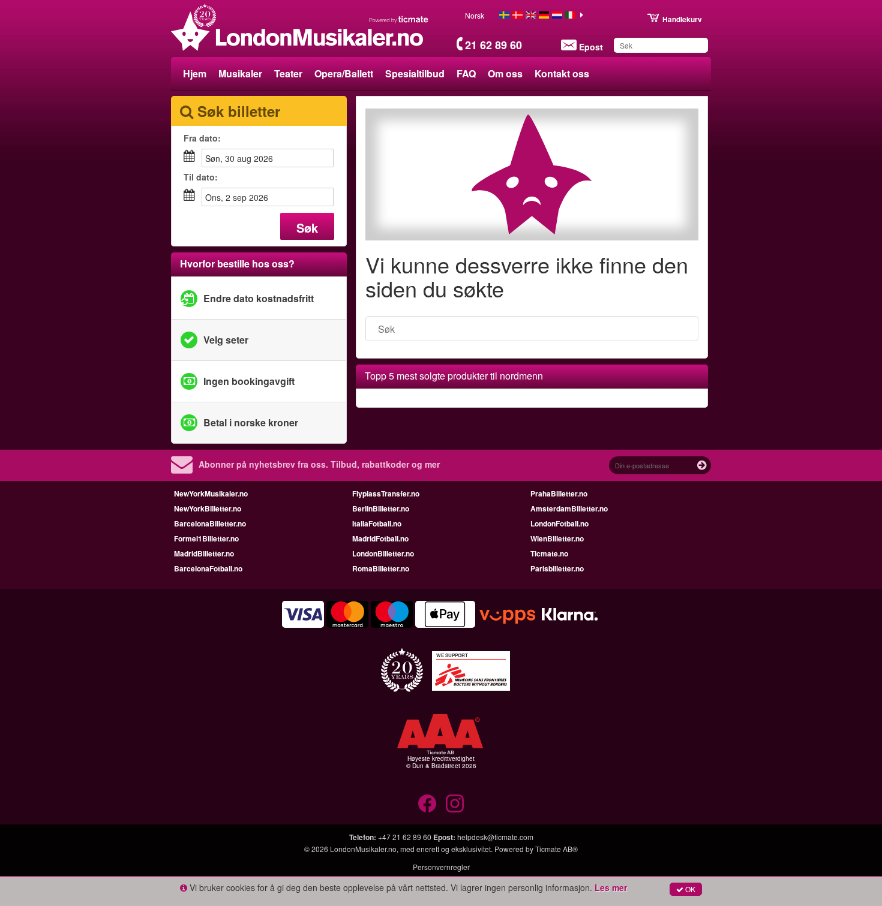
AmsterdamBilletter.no (569, 508)
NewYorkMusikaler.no (211, 493)
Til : (201, 177)
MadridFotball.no (380, 538)
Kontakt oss (562, 73)
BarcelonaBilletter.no (210, 523)
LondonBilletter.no (383, 553)
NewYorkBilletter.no (207, 508)
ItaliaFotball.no (376, 523)
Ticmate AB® (556, 849)
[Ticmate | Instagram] (455, 803)
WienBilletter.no (557, 538)
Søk (307, 227)
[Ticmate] (399, 19)
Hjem (194, 73)
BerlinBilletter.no (380, 508)
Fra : (202, 138)
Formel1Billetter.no (206, 538)
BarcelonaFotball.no (208, 568)
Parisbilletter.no (557, 568)
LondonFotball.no (559, 523)
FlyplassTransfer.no (385, 493)
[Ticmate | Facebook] (427, 803)
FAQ (466, 73)
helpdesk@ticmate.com (495, 837)
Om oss (505, 73)
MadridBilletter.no (204, 553)
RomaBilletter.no (380, 568)
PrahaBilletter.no (558, 493)
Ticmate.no (549, 553)
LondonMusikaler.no (363, 849)
